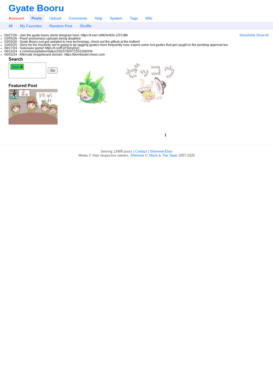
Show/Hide (247, 35)
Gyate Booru (36, 8)
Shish (153, 155)
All (11, 26)
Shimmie (137, 155)
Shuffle (85, 26)
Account (16, 18)
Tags (134, 18)
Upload (55, 18)
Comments (78, 18)
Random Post (60, 26)
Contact (141, 151)
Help (98, 18)
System (116, 18)
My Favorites (31, 26)
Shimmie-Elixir (161, 151)
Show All (262, 35)
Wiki (148, 18)
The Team (170, 155)
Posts (36, 18)
